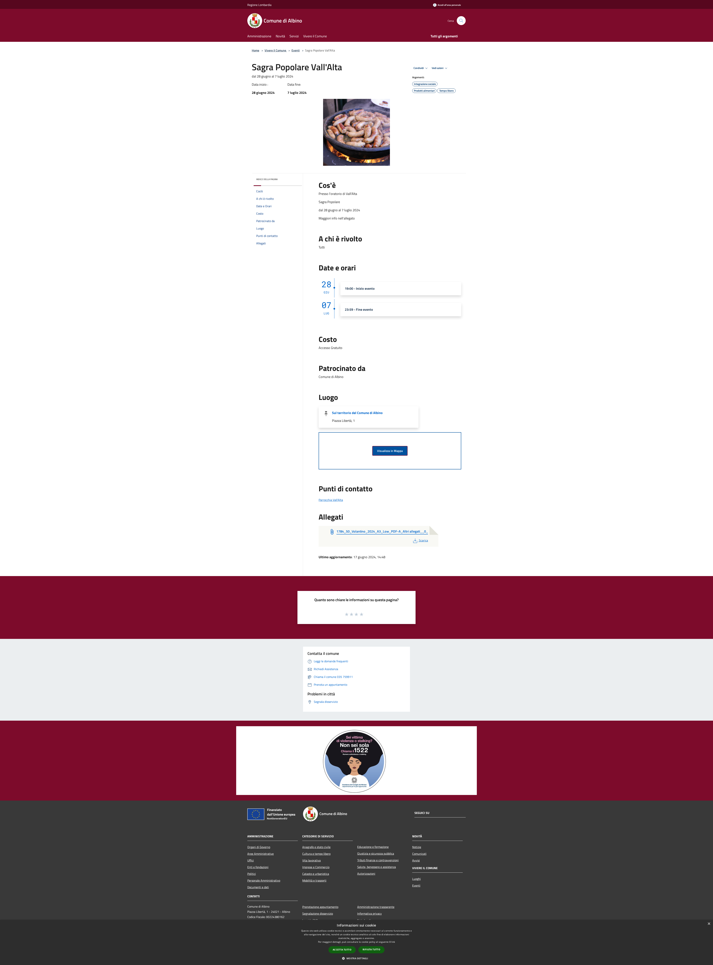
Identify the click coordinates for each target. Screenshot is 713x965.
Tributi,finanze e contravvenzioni (378, 860)
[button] (356, 958)
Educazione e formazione (373, 847)
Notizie (416, 847)
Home (255, 50)
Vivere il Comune (276, 50)
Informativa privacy (369, 913)
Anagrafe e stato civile (316, 847)
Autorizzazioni (366, 873)
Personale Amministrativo (263, 880)
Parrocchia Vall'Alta (331, 500)
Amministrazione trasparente (375, 907)
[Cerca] (461, 20)
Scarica (423, 540)
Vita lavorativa (311, 860)
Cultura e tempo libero (316, 853)
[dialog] (356, 942)
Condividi (419, 68)
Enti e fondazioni (257, 867)
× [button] (708, 923)
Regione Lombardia (259, 5)
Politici (251, 874)
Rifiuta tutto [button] (371, 949)
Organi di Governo (258, 847)
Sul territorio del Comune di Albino (357, 412)
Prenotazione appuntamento (320, 907)
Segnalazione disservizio (317, 913)
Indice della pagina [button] (267, 179)
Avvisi (416, 860)
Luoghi (416, 879)
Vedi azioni (438, 68)
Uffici (250, 860)
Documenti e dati (258, 887)
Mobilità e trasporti (314, 880)
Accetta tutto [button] (342, 949)
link (393, 941)
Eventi (296, 50)
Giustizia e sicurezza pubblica (375, 853)
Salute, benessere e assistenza (376, 867)
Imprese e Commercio (315, 867)
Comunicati (419, 853)
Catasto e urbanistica (315, 874)
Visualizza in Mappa (390, 451)
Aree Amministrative (260, 853)
